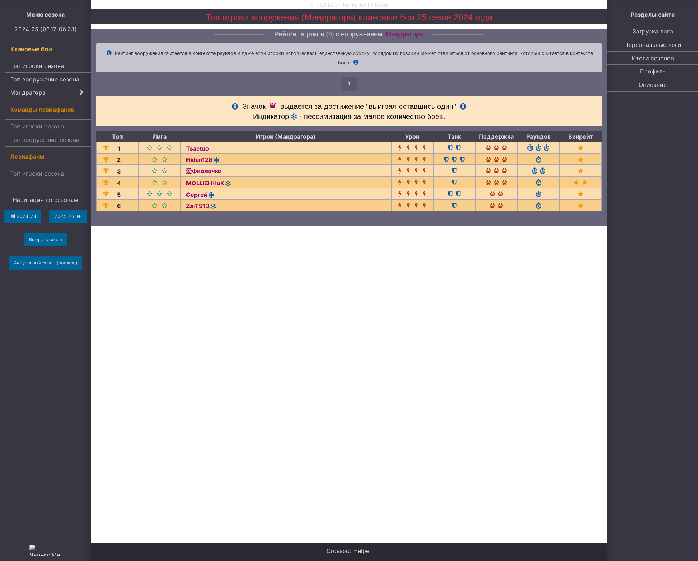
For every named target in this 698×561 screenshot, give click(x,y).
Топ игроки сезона (37, 65)
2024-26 (65, 216)
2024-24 (25, 216)
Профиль (653, 71)
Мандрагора (27, 92)
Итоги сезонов (652, 58)
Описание (653, 84)
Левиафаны (27, 156)
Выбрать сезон (45, 239)
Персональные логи (652, 44)
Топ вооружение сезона (44, 79)
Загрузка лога (653, 31)
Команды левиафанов (42, 109)
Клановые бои (31, 49)
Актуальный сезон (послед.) (45, 263)
